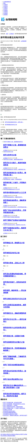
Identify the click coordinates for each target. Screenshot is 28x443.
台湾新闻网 (23, 41)
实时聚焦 (5, 14)
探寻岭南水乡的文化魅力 (9, 411)
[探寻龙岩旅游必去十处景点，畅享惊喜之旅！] (14, 169)
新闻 (4, 3)
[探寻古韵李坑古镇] (8, 151)
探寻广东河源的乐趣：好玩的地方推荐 (12, 402)
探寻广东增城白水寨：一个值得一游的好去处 (14, 408)
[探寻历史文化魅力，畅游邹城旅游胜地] (13, 159)
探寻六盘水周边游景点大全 (13, 379)
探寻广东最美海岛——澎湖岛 (10, 405)
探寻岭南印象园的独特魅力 (9, 412)
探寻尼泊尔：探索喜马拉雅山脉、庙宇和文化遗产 (15, 415)
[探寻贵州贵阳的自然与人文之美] (11, 189)
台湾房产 (5, 8)
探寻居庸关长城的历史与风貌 (10, 414)
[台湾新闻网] (11, 21)
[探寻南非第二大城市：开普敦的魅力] (12, 179)
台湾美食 (5, 11)
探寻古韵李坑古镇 (9, 155)
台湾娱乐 (5, 7)
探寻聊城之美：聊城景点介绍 (13, 243)
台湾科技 (5, 6)
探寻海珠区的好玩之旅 (11, 253)
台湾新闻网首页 (7, 1)
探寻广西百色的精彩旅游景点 (13, 365)
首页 (7, 33)
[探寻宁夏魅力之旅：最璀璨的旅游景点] (13, 141)
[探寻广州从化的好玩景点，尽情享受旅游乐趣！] (15, 207)
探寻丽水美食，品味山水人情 (13, 263)
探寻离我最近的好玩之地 (11, 124)
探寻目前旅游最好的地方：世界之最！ (14, 122)
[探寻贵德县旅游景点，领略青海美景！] (13, 197)
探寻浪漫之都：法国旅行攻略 (13, 336)
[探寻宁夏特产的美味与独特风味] (11, 217)
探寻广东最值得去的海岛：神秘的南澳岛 (13, 406)
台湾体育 (5, 10)
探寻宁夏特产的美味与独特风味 (14, 220)
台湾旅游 (5, 13)
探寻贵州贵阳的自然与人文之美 (14, 192)
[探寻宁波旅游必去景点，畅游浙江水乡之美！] (14, 224)
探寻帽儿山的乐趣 (7, 409)
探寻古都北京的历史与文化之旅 (14, 299)
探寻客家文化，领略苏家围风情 (14, 313)
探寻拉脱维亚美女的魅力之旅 (13, 342)
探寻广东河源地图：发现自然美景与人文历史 (14, 404)
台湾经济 (5, 4)
